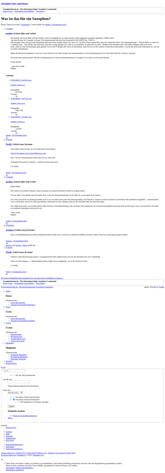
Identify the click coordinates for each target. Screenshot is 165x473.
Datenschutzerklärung (14, 449)
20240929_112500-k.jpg (18, 122)
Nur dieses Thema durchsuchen (27, 397)
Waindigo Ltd (38, 455)
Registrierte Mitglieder (19, 357)
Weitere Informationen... (25, 468)
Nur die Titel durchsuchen (25, 375)
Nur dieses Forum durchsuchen (27, 400)
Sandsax (10, 230)
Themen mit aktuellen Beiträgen (23, 305)
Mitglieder (10, 343)
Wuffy (9, 144)
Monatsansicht (16, 334)
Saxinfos (9, 361)
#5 (7, 274)
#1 (7, 137)
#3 (7, 223)
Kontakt (9, 432)
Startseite (9, 436)
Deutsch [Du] (11, 428)
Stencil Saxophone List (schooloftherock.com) (28, 153)
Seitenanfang (11, 438)
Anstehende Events (18, 339)
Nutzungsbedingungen (14, 445)
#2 (7, 175)
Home (8, 291)
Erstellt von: (7, 379)
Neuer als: (7, 390)
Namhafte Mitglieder (18, 355)
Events (8, 323)
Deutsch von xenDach (61, 453)
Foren (8, 307)
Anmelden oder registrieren (14, 3)
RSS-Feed (10, 440)
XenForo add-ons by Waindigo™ (14, 455)
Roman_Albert (21, 245)
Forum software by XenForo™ (24, 453)
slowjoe (9, 245)
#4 (7, 243)
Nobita (161, 287)
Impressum (10, 447)
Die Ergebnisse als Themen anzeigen (34, 402)
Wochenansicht (16, 337)
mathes (47, 25)
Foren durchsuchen (18, 303)
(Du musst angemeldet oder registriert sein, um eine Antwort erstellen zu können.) (32, 278)
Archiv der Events (18, 341)
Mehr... (10, 418)
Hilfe (8, 434)
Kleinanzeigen (11, 363)
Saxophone (25, 25)
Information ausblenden (15, 470)
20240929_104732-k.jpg (18, 103)
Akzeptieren (10, 468)
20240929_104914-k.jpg (18, 85)
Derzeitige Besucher (18, 359)
